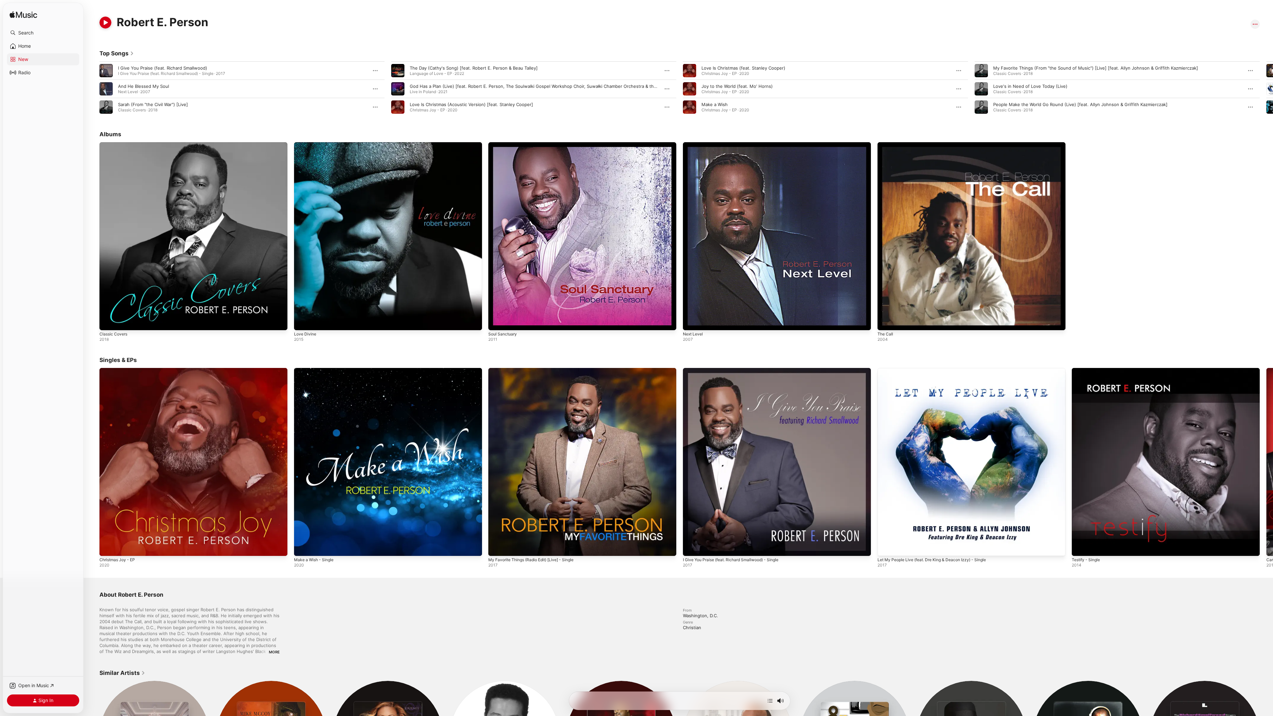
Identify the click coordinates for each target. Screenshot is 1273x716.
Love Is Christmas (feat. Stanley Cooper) (743, 68)
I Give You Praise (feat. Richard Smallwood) (162, 68)
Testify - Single (1087, 370)
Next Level (694, 145)
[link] (116, 53)
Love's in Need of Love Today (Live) (1030, 86)
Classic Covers (114, 145)
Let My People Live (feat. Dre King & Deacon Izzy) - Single (938, 370)
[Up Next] (770, 700)
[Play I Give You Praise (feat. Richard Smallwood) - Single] (691, 547)
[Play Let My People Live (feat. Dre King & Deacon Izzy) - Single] (886, 547)
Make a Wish (714, 104)
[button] (43, 32)
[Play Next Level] (691, 322)
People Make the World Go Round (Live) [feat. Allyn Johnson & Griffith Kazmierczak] (1080, 104)
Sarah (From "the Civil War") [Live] (153, 104)
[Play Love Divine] (302, 322)
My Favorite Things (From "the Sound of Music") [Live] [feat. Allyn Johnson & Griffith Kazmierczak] (1095, 68)
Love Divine (306, 145)
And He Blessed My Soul (143, 86)
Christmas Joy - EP (119, 370)
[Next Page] (1266, 88)
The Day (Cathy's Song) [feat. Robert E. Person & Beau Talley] (474, 68)
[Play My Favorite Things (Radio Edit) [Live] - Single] (497, 547)
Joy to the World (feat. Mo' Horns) (737, 86)
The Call (886, 145)
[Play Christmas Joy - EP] (108, 547)
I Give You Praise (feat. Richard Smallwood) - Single (736, 370)
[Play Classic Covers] (108, 322)
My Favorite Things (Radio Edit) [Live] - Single (535, 370)
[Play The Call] (886, 322)
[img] (23, 15)
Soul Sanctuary (503, 145)
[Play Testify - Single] (1080, 547)
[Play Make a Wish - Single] (302, 547)
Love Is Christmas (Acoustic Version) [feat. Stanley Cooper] (471, 104)
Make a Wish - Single (315, 370)
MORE (274, 652)
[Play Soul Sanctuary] (497, 322)
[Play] (105, 23)
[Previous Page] (92, 88)
